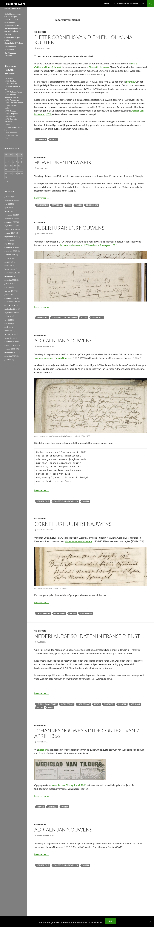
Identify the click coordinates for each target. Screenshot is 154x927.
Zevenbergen (92, 205)
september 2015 (11, 352)
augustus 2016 (10, 312)
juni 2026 (8, 197)
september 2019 (11, 236)
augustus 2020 (10, 226)
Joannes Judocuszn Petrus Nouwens (53, 357)
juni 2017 (8, 283)
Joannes (13, 111)
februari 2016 (10, 334)
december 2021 (11, 215)
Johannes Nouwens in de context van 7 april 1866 (86, 733)
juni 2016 (8, 320)
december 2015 (11, 341)
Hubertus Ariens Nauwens (78, 541)
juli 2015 (8, 360)
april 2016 (9, 327)
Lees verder (41, 197)
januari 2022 (10, 211)
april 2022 (9, 207)
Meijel (97, 704)
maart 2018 (9, 265)
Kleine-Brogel (67, 704)
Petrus (12, 116)
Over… (107, 4)
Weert (50, 708)
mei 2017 (8, 287)
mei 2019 (8, 244)
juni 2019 (8, 240)
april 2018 (9, 262)
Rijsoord (122, 704)
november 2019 (11, 229)
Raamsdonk (42, 205)
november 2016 (11, 302)
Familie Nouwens (15, 3)
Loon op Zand (43, 501)
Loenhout (131, 81)
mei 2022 (8, 204)
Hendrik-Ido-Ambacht (47, 704)
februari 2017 (10, 291)
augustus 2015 (10, 356)
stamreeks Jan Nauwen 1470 (64, 318)
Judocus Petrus (16, 92)
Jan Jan (13, 81)
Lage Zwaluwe (43, 613)
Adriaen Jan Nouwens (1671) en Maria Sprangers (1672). (89, 245)
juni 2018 (8, 258)
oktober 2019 (10, 233)
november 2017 (11, 273)
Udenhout (135, 704)
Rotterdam (57, 205)
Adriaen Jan (14, 100)
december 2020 (11, 222)
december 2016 (11, 298)
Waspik (53, 139)
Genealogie (40, 32)
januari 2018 (10, 269)
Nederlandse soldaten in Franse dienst (87, 636)
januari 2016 (10, 338)
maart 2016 (9, 331)
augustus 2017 (10, 280)
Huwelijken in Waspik (62, 162)
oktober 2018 (10, 255)
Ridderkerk (109, 704)
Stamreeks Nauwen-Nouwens (10, 70)
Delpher (42, 749)
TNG (143, 4)
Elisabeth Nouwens (99, 67)
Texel (68, 205)
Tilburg (40, 807)
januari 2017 (10, 294)
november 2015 (11, 345)
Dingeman (14, 113)
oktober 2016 (10, 305)
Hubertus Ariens (16, 103)
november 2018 (11, 251)
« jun (7, 181)
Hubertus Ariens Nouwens (69, 228)
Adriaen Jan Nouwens (63, 340)
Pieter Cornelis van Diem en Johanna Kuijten (83, 40)
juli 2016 (8, 316)
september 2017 (11, 276)
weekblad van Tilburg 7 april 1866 (68, 785)
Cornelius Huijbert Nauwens (72, 524)
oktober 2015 (10, 349)
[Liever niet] (150, 921)
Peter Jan (13, 84)
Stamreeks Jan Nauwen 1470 (126, 4)
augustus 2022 (10, 200)
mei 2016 (8, 323)
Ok (110, 921)
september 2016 (11, 309)
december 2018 (11, 247)
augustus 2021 (10, 218)
